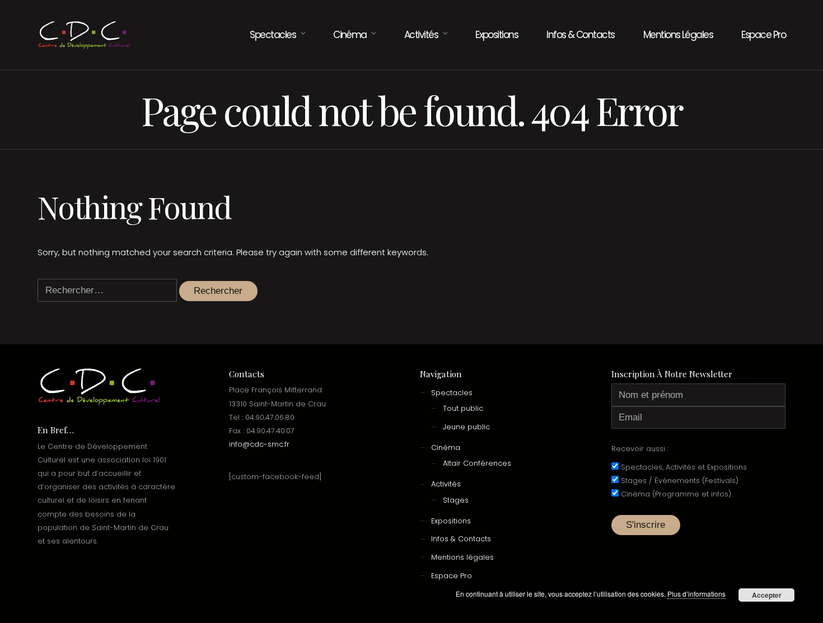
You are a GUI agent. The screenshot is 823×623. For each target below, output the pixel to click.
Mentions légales (678, 34)
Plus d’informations (696, 593)
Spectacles (273, 34)
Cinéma (350, 34)
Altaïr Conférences (477, 463)
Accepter (767, 595)
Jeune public (466, 427)
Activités (421, 34)
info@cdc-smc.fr (259, 444)
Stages (456, 500)
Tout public (463, 408)
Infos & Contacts (580, 34)
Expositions (496, 34)
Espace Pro (763, 34)
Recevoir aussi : (639, 448)
